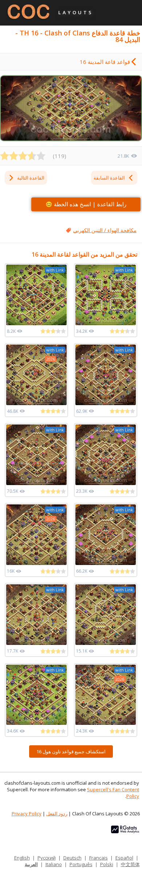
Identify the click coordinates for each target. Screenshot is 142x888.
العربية (31, 864)
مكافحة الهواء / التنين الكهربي (105, 230)
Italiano (54, 864)
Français (98, 857)
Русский (47, 857)
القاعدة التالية (30, 177)
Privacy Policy (27, 813)
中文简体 (130, 864)
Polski (106, 864)
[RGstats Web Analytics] (125, 831)
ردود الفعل (56, 813)
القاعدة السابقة (109, 177)
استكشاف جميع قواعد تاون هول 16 (71, 751)
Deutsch (72, 857)
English (22, 857)
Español (124, 857)
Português (81, 864)
